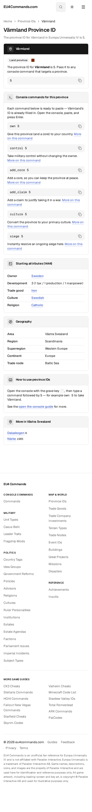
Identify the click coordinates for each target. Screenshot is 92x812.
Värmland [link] (48, 21)
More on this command (24, 160)
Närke (11, 439)
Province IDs (27, 21)
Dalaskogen (16, 433)
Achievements (59, 590)
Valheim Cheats (60, 686)
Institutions (12, 617)
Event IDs (55, 542)
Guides (52, 742)
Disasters (55, 571)
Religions (10, 595)
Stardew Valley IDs (62, 699)
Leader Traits (12, 534)
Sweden (37, 276)
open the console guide (36, 407)
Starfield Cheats (15, 716)
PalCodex (56, 718)
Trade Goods (57, 509)
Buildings (55, 550)
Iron (34, 291)
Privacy (11, 748)
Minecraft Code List (62, 692)
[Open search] (61, 7)
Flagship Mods (14, 541)
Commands (12, 501)
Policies (9, 581)
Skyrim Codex (13, 723)
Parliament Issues (16, 646)
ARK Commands (60, 711)
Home (8, 21)
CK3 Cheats (12, 686)
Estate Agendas (15, 632)
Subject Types (13, 661)
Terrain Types (58, 528)
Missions (55, 564)
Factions (10, 639)
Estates (9, 624)
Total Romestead (61, 705)
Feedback (68, 742)
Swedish (37, 298)
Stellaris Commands (18, 692)
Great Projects (58, 557)
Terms (24, 748)
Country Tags (13, 560)
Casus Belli (12, 527)
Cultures (10, 603)
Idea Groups (12, 567)
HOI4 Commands (16, 699)
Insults (54, 597)
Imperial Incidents (16, 653)
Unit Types (11, 520)
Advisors (10, 588)
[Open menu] (83, 7)
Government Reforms (19, 574)
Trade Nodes (57, 535)
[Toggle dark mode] (72, 7)
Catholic (37, 305)
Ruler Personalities (17, 610)
